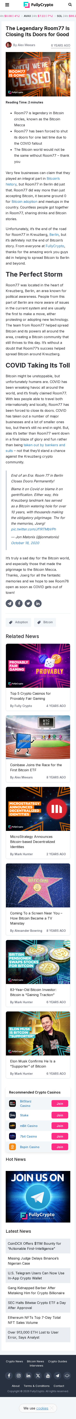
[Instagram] (18, 1375)
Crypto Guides (57, 1361)
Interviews (36, 1365)
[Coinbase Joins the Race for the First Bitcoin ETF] (38, 737)
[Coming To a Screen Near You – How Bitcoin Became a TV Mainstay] (38, 885)
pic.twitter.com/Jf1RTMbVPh (33, 529)
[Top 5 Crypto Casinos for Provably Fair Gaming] (38, 666)
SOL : (38, 16)
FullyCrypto (55, 246)
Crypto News (14, 1361)
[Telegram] (57, 1375)
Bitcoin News (35, 1361)
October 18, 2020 (25, 543)
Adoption (21, 622)
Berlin (54, 234)
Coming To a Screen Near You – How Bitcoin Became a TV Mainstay (36, 918)
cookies (42, 1408)
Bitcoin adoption (24, 201)
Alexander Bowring (28, 930)
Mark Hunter (24, 854)
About (16, 1385)
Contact (59, 1385)
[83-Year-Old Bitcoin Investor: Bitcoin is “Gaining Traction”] (38, 962)
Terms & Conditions (37, 1385)
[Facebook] (9, 1375)
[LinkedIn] (28, 1375)
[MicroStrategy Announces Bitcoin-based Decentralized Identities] (38, 809)
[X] (38, 1375)
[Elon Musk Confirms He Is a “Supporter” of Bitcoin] (38, 1033)
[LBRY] (67, 1375)
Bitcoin (48, 622)
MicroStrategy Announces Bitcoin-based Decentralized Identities (32, 841)
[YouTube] (48, 1375)
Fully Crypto (23, 706)
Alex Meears (24, 777)
